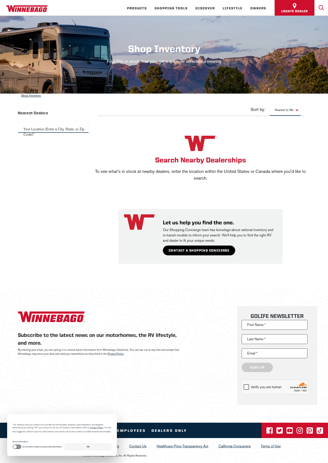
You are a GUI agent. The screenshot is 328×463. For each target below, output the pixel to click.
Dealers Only (169, 430)
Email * (252, 353)
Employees (131, 430)
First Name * (256, 325)
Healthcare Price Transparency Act (182, 446)
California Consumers (234, 446)
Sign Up (257, 367)
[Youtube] (290, 432)
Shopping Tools (171, 8)
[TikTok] (320, 432)
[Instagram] (300, 432)
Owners (258, 8)
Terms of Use (271, 446)
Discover (205, 8)
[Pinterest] (310, 432)
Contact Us (138, 446)
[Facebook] (270, 432)
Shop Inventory (31, 96)
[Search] (321, 8)
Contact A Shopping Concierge (199, 250)
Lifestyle (233, 8)
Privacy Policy (116, 353)
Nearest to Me (284, 110)
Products (137, 8)
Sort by (102, 110)
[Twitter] (280, 432)
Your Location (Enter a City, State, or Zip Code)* (53, 132)
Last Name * (256, 339)
